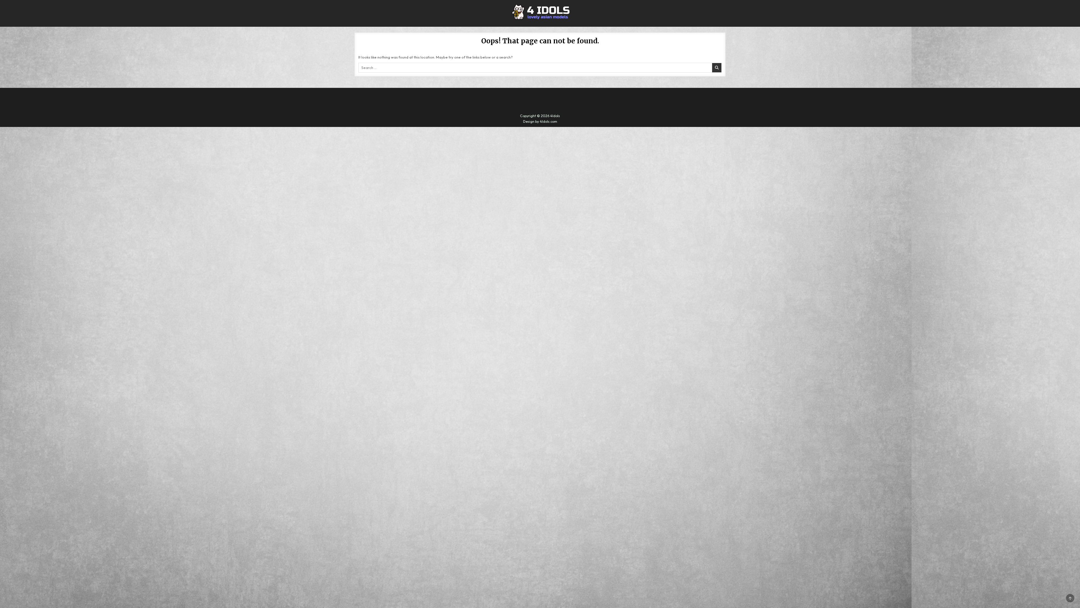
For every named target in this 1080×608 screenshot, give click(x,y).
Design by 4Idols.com (540, 121)
